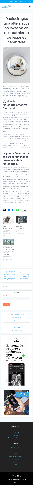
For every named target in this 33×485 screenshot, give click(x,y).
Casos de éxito (16, 317)
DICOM (15, 464)
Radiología (16, 327)
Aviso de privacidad (15, 459)
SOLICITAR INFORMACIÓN (15, 1)
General (16, 321)
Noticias (16, 324)
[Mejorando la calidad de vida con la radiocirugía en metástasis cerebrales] (8, 219)
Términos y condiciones (15, 456)
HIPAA (15, 462)
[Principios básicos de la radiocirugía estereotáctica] (21, 219)
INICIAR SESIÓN (27, 1)
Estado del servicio (15, 447)
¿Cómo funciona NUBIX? (16, 314)
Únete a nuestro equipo (15, 438)
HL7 (15, 467)
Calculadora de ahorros (15, 430)
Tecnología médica (16, 330)
